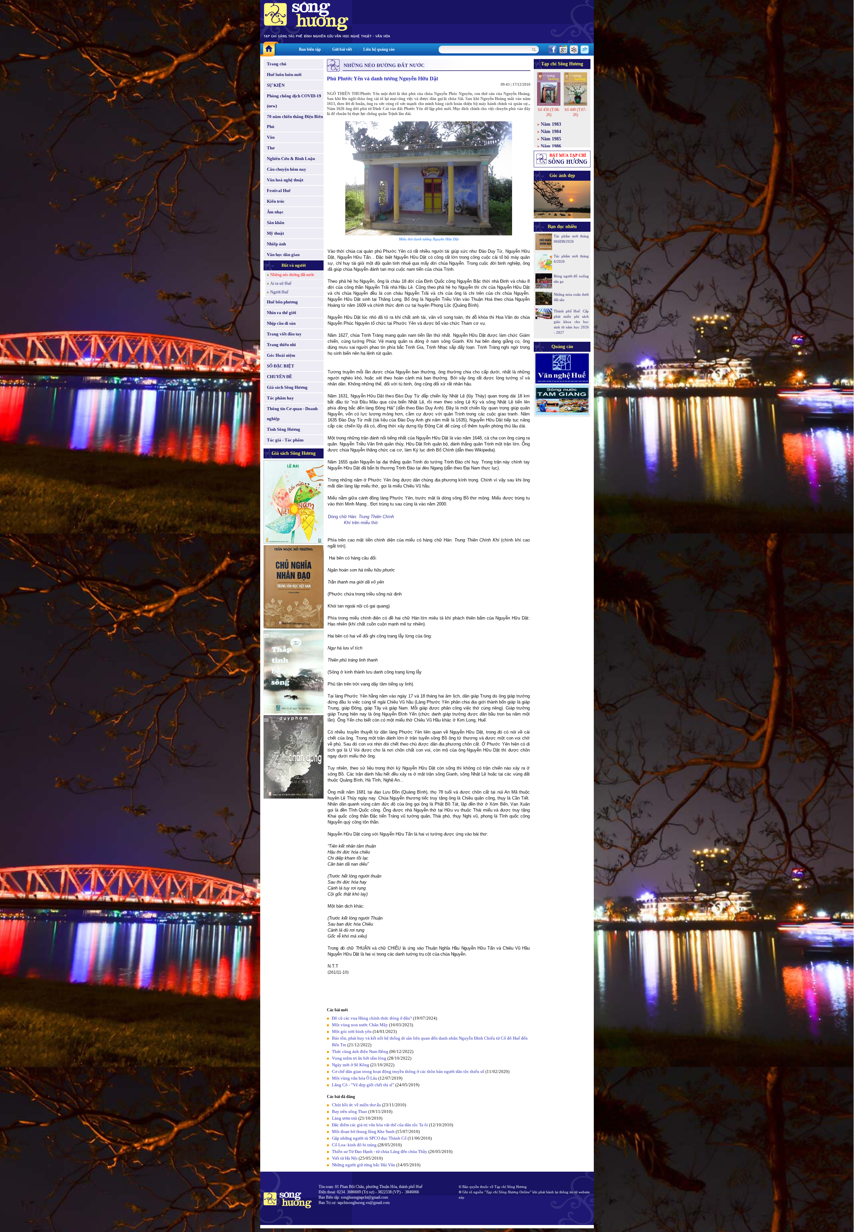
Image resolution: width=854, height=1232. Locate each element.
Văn (271, 137)
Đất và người (294, 265)
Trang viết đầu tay (284, 333)
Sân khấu (275, 222)
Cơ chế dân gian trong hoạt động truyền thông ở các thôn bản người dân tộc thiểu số (408, 1071)
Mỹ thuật (275, 233)
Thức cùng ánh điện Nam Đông (360, 1051)
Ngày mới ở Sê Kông (350, 1064)
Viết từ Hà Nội (345, 1158)
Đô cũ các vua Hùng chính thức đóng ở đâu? (372, 1018)
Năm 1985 (551, 138)
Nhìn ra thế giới (281, 312)
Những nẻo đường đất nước (292, 274)
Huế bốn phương (282, 301)
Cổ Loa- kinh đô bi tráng (354, 1144)
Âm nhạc (275, 211)
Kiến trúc (276, 201)
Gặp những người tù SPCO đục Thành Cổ (369, 1138)
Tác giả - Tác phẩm (285, 439)
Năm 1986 (551, 146)
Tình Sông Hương (283, 429)
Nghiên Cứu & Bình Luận (291, 158)
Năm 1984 (551, 131)
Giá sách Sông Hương (287, 387)
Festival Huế (279, 190)
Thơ (271, 147)
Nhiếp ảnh (276, 243)
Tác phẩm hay (280, 397)
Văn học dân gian (283, 254)
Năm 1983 (551, 124)
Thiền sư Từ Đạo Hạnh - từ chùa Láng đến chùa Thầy (379, 1151)
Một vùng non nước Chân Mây (360, 1024)
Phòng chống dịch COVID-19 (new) (294, 100)
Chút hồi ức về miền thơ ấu (356, 1104)
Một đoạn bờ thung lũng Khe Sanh (363, 1131)
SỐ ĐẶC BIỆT (280, 365)
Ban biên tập (310, 49)
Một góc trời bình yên (352, 1031)
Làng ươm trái (344, 1118)
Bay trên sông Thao (349, 1111)
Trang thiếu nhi (281, 344)
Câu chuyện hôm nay (286, 169)
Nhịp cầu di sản (281, 323)
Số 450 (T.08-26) (549, 112)
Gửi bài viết (342, 49)
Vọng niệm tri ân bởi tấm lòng (359, 1058)
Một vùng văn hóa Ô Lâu (354, 1078)
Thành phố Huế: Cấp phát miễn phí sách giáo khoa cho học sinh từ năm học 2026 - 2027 (571, 321)
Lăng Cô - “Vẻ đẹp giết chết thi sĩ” (363, 1084)
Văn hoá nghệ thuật (285, 179)
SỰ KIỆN (276, 85)
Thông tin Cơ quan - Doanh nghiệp (292, 413)
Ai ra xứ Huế (280, 283)
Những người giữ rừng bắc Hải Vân (363, 1164)
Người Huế (279, 292)
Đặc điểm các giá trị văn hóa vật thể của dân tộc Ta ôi (380, 1124)
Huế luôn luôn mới (284, 74)
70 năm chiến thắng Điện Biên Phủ (295, 121)
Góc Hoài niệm (281, 355)
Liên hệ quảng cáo (379, 49)
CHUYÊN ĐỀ (279, 376)
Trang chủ (276, 63)
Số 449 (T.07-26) (575, 112)
